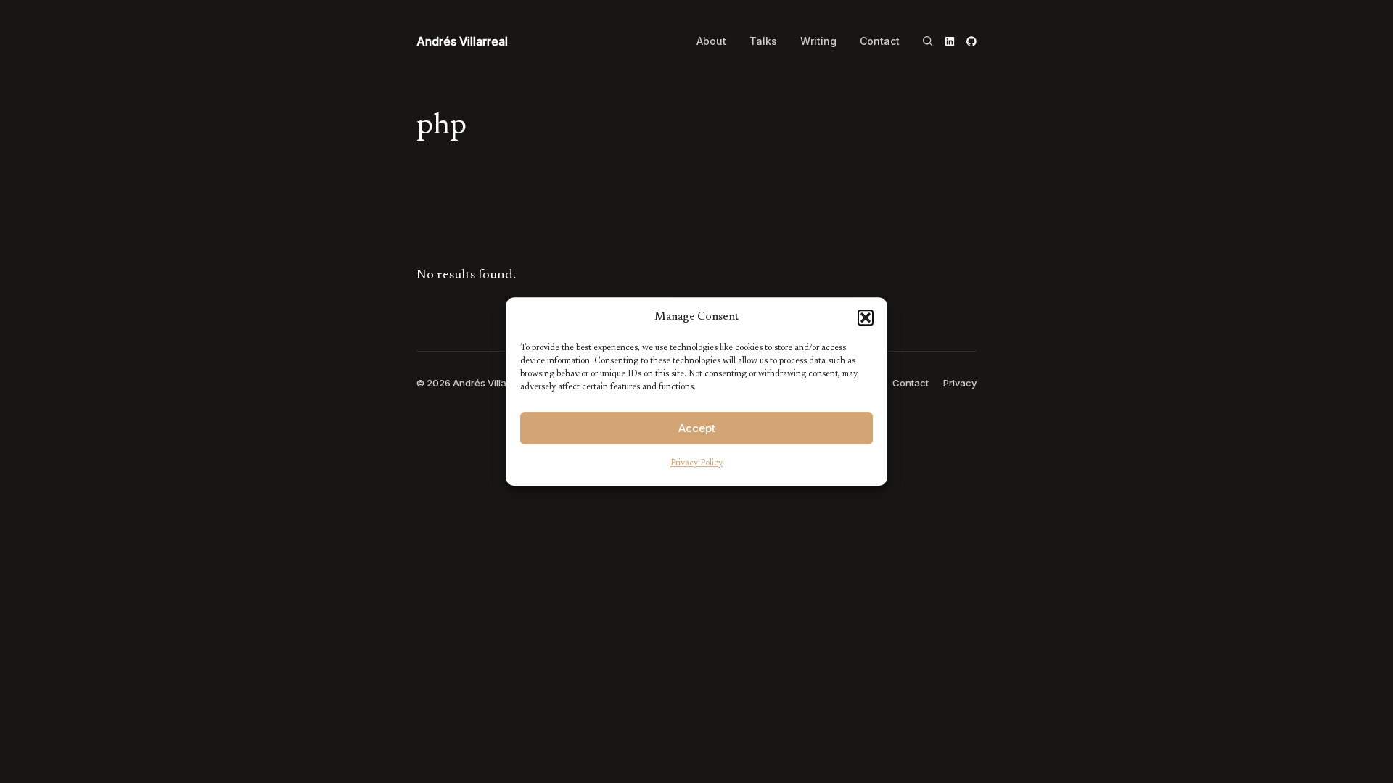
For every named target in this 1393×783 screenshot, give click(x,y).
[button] (865, 317)
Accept (696, 428)
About (711, 41)
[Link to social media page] (950, 41)
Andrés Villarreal (462, 41)
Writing (818, 41)
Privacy (960, 383)
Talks (763, 41)
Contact (880, 41)
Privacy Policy (696, 463)
